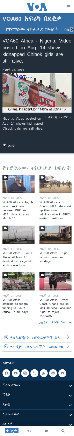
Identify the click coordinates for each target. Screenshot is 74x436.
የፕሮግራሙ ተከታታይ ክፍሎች (32, 29)
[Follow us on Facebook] (6, 373)
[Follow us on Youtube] (16, 373)
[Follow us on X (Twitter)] (34, 373)
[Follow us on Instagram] (25, 373)
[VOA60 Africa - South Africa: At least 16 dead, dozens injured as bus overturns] (18, 235)
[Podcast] (53, 373)
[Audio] (29, 431)
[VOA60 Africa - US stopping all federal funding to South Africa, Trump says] (18, 281)
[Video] (46, 431)
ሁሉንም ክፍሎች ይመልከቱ (55, 322)
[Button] (9, 146)
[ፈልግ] (63, 431)
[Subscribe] (62, 373)
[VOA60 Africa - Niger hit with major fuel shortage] (55, 235)
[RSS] (44, 373)
